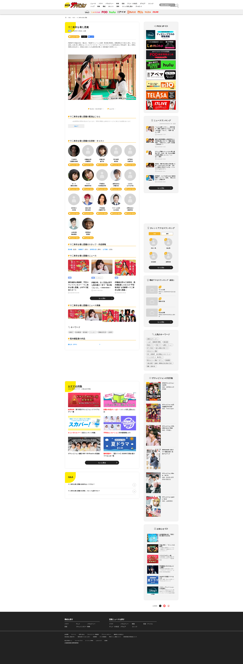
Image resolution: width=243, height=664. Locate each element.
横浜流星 (166, 341)
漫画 (117, 6)
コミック (150, 3)
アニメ (78, 623)
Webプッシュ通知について (115, 636)
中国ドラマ (158, 345)
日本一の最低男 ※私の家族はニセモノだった (158, 354)
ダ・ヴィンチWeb (89, 640)
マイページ (73, 634)
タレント (111, 6)
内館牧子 (81, 249)
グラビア (142, 3)
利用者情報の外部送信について (130, 636)
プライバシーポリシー (106, 634)
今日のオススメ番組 (152, 351)
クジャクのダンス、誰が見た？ (155, 357)
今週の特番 (150, 363)
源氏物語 (85, 332)
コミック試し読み (127, 6)
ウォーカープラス (79, 640)
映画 (117, 3)
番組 (104, 6)
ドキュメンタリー (81, 626)
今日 (154, 234)
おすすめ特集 (75, 386)
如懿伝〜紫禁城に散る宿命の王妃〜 (163, 363)
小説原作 (110, 332)
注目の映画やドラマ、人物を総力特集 (79, 389)
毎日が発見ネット (68, 640)
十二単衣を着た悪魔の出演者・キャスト (87, 140)
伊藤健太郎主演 (102, 332)
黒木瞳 (70, 249)
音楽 (123, 3)
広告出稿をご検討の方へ (70, 636)
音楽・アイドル (148, 623)
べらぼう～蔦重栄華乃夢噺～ (154, 341)
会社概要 (66, 634)
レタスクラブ (99, 640)
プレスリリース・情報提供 (93, 634)
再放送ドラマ (150, 345)
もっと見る (102, 298)
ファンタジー (92, 332)
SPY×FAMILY (150, 348)
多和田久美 (93, 249)
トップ (92, 6)
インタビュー (99, 277)
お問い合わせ (81, 634)
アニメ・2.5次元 (132, 3)
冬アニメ (161, 360)
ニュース (93, 3)
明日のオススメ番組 (152, 360)
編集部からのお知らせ (118, 634)
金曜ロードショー (167, 345)
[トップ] (66, 17)
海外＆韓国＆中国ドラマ (162, 348)
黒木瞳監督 (78, 332)
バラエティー (109, 3)
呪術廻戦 (167, 360)
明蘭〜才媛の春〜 (151, 366)
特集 (98, 6)
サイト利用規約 (103, 636)
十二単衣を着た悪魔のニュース (83, 255)
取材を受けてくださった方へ (84, 636)
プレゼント (138, 6)
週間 (167, 234)
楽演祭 (106, 640)
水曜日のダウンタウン (152, 338)
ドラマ (101, 3)
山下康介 (105, 249)
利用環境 (95, 636)
